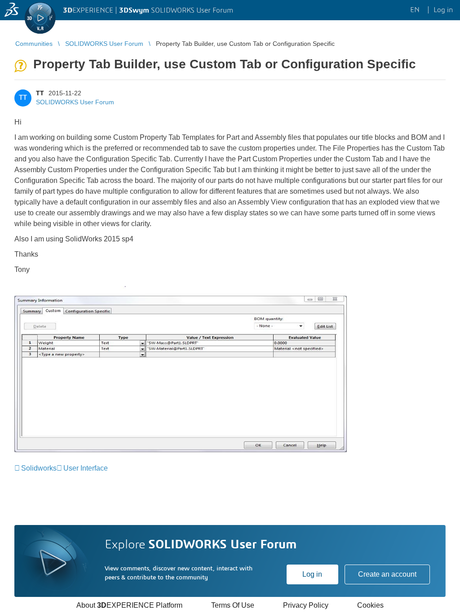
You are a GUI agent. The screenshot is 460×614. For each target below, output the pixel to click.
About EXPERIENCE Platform (129, 605)
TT (40, 93)
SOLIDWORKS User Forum (75, 102)
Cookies (370, 605)
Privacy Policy (305, 605)
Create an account (387, 574)
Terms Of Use (232, 605)
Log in (312, 574)
